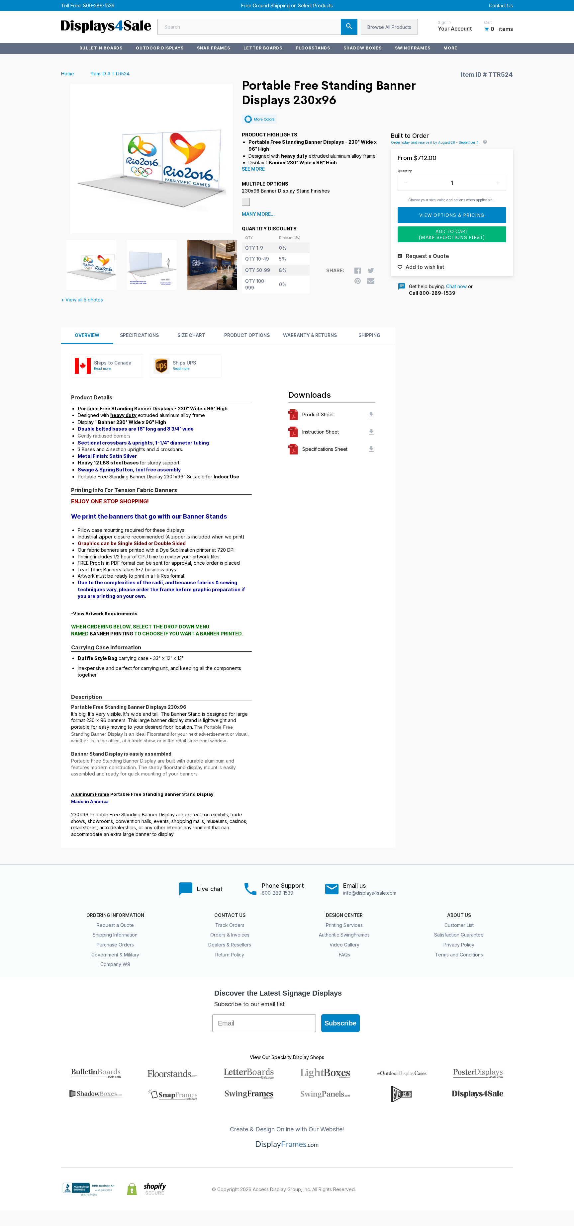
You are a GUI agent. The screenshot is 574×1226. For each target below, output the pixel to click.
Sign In (444, 22)
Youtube (509, 1189)
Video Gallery (344, 944)
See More (253, 169)
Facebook (450, 1189)
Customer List (459, 925)
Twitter (465, 1189)
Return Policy (229, 954)
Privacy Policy (458, 944)
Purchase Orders (115, 944)
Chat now (456, 286)
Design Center (344, 915)
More (450, 47)
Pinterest (480, 1189)
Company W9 (115, 964)
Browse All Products (389, 27)
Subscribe (340, 1023)
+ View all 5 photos (82, 299)
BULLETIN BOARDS (101, 47)
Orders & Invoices (229, 935)
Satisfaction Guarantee (459, 935)
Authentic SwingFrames (344, 935)
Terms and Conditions (459, 954)
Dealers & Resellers (229, 944)
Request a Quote (115, 925)
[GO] (349, 27)
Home (67, 73)
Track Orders (229, 925)
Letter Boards (262, 47)
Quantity (405, 171)
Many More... (258, 214)
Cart (488, 22)
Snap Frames (214, 47)
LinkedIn (494, 1189)
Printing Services (344, 925)
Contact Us (501, 5)
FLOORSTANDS (313, 47)
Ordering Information (115, 915)
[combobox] (257, 27)
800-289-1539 (99, 5)
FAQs (344, 954)
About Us (459, 915)
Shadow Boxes (362, 47)
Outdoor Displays (159, 47)
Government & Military (115, 954)
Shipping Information (115, 935)
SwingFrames (412, 47)
